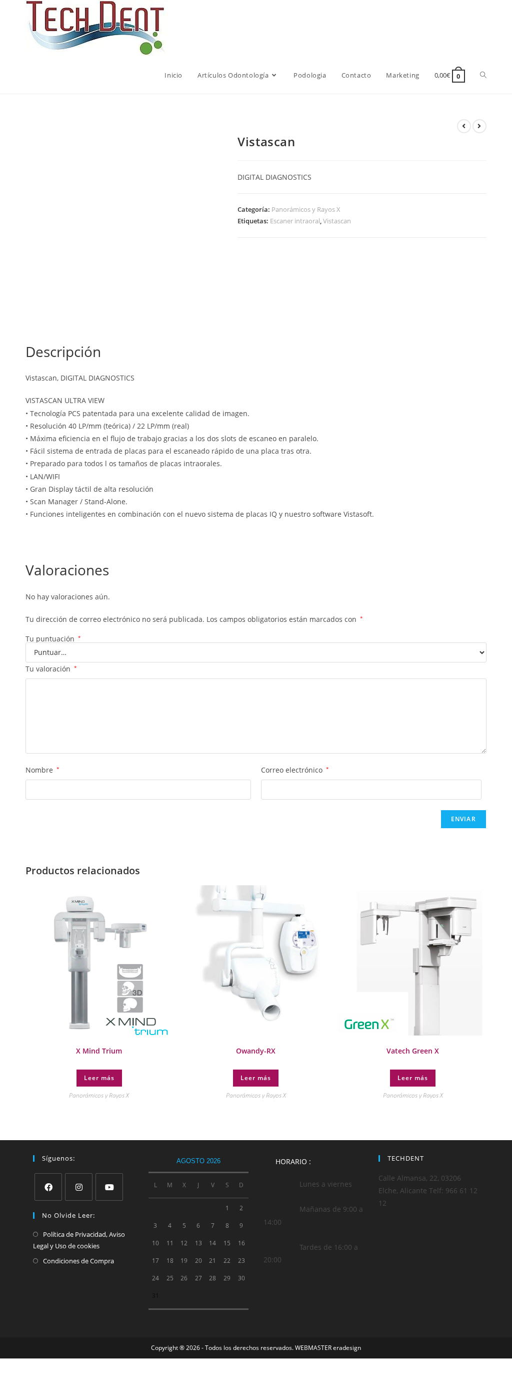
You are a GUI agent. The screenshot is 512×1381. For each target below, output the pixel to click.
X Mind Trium (99, 1051)
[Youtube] (109, 1187)
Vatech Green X (412, 1051)
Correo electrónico (295, 770)
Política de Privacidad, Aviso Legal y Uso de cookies (79, 1240)
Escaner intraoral (295, 220)
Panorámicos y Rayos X (306, 209)
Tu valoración (51, 668)
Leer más (99, 1078)
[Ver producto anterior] (464, 126)
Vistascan (337, 220)
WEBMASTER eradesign (328, 1347)
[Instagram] (78, 1187)
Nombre (43, 770)
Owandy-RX (256, 1051)
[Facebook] (48, 1187)
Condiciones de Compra (78, 1260)
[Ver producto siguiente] (479, 126)
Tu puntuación (53, 638)
